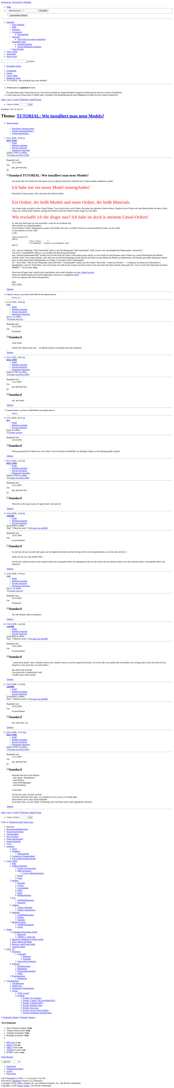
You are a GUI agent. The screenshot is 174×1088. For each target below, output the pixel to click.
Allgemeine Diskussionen (23, 988)
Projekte (20, 995)
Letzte (31, 99)
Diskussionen (23, 854)
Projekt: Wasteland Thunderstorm (37, 1013)
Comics (20, 885)
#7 (24, 573)
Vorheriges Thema (10, 1017)
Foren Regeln (18, 49)
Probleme (27, 959)
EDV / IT (11, 949)
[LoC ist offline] (15, 319)
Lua (13, 898)
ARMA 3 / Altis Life (26, 937)
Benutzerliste (23, 34)
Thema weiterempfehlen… (23, 131)
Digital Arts (17, 986)
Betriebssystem (23, 966)
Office (20, 973)
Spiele (9, 929)
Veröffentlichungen (25, 900)
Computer (21, 954)
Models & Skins (13, 78)
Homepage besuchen (21, 150)
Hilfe (9, 7)
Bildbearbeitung (24, 895)
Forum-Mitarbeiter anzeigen (29, 47)
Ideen (19, 893)
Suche (20, 927)
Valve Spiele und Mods (22, 942)
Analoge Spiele (18, 947)
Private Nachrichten (15, 832)
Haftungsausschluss (15, 1069)
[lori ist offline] (14, 432)
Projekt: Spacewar (30, 1008)
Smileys (10, 1045)
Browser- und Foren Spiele (23, 944)
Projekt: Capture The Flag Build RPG (39, 1000)
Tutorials (21, 920)
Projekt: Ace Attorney (32, 998)
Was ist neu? (12, 56)
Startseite (10, 22)
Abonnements (12, 834)
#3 (24, 357)
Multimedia (22, 969)
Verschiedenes (13, 981)
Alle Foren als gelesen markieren (31, 39)
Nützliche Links (19, 42)
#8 (24, 624)
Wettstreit (16, 851)
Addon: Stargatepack (26, 910)
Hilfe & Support (24, 871)
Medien (15, 880)
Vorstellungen (18, 983)
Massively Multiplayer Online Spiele (27, 939)
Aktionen (16, 37)
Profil (14, 143)
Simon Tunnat (23, 1085)
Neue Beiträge (18, 25)
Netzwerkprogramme (26, 971)
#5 (24, 461)
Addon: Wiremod (24, 907)
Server (20, 876)
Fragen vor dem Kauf (26, 868)
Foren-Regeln (7, 1057)
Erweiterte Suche (14, 66)
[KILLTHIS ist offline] (18, 155)
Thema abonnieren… (21, 133)
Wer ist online (12, 836)
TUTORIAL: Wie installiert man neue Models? (60, 115)
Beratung (27, 956)
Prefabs (20, 917)
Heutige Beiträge (24, 44)
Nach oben (28, 822)
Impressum (11, 1066)
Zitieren (10, 289)
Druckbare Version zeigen (23, 128)
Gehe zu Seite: (13, 104)
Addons (15, 905)
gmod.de (10, 846)
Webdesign (22, 978)
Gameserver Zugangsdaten (23, 856)
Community (17, 32)
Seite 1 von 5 (6, 99)
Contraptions (22, 888)
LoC (19, 297)
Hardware (16, 951)
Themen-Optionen (12, 123)
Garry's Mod (12, 51)
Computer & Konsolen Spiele (24, 932)
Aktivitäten (11, 54)
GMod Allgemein (19, 866)
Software (16, 964)
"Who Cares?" (23, 993)
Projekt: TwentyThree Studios (36, 1010)
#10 (24, 732)
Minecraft (21, 934)
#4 (24, 418)
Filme (19, 890)
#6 (24, 513)
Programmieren (18, 976)
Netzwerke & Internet (26, 961)
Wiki (14, 863)
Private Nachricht (19, 148)
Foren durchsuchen (15, 839)
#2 (24, 302)
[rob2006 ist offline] (38, 528)
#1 (24, 138)
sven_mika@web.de (85, 272)
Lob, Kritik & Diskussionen (24, 858)
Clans (19, 878)
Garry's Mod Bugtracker (33, 873)
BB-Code (11, 1042)
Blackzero (14, 297)
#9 (24, 684)
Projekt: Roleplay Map (32, 1005)
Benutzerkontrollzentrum (17, 829)
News (14, 849)
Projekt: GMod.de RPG (33, 1003)
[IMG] (9, 1047)
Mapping (16, 912)
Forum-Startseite (14, 841)
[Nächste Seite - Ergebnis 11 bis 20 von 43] (23, 99)
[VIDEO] (11, 1050)
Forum (9, 73)
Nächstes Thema (27, 1017)
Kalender (16, 29)
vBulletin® (16, 1081)
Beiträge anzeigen (19, 145)
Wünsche (21, 902)
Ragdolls (21, 883)
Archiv (15, 991)
